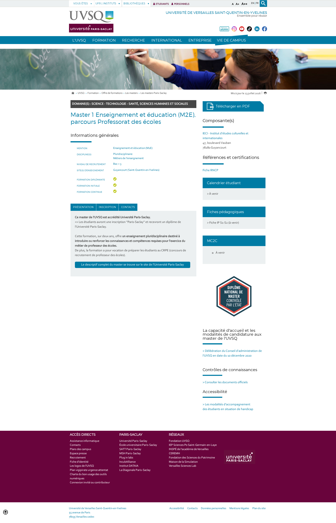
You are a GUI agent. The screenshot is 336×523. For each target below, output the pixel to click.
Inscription (107, 207)
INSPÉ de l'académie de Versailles (189, 449)
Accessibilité (176, 508)
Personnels (181, 4)
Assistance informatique (84, 441)
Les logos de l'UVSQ (82, 465)
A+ (237, 4)
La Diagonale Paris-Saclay (134, 470)
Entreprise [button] (200, 40)
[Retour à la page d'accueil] (91, 21)
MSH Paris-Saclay (130, 453)
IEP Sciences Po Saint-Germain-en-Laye (193, 445)
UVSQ (81, 93)
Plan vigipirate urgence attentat (89, 470)
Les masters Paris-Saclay (154, 93)
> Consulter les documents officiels (225, 382)
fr (257, 3)
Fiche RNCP (210, 170)
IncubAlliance (127, 461)
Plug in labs (126, 457)
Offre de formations (112, 93)
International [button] (166, 40)
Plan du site (259, 508)
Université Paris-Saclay (133, 441)
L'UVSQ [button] (79, 40)
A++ (244, 4)
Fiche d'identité (79, 461)
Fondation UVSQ (179, 441)
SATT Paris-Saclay (130, 449)
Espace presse (78, 453)
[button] (231, 40)
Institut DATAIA (128, 465)
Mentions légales (239, 508)
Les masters (131, 93)
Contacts (128, 207)
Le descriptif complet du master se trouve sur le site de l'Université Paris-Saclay (132, 264)
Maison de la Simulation (183, 461)
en (253, 3)
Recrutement (78, 457)
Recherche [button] (133, 40)
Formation (93, 93)
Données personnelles (213, 508)
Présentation (83, 207)
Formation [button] (104, 40)
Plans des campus (80, 449)
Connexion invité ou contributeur (90, 482)
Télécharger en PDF (233, 106)
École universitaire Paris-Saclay (138, 445)
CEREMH (174, 453)
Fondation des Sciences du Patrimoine (192, 457)
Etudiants (162, 4)
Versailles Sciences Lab (182, 465)
